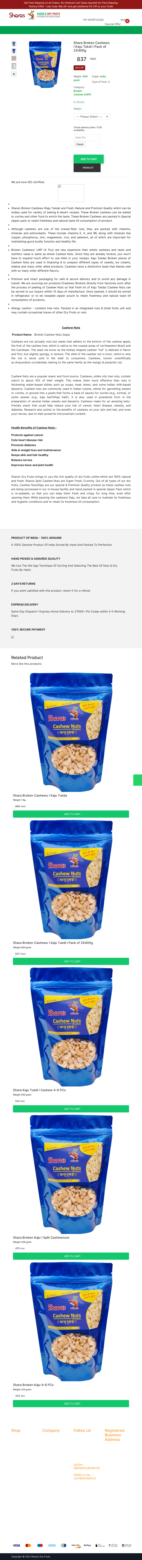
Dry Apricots (18, 1450)
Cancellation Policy (53, 1469)
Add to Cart (89, 159)
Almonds (16, 1437)
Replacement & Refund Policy (55, 1477)
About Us (47, 1437)
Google (80, 1456)
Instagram (82, 1443)
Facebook (81, 1437)
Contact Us (48, 1450)
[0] (127, 24)
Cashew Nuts (18, 1463)
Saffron (15, 1482)
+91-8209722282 (93, 19)
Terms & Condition (52, 1456)
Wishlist (124, 19)
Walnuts (15, 1469)
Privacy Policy (50, 1463)
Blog (44, 1443)
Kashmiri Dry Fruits (21, 1488)
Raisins (15, 1456)
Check (79, 144)
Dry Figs (16, 1443)
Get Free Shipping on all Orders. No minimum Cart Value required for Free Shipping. (71, 2)
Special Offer (113, 24)
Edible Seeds (18, 1495)
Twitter (80, 1450)
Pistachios (17, 1475)
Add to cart (72, 814)
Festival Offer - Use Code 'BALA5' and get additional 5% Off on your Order (71, 6)
